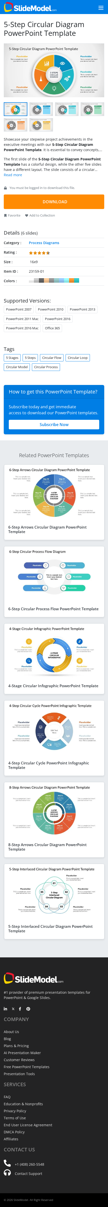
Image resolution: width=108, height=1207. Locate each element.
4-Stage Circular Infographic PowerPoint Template (53, 685)
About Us (11, 1031)
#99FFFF (66, 280)
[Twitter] (13, 1009)
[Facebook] (21, 1009)
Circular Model (17, 367)
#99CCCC (56, 280)
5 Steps (30, 357)
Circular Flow (51, 357)
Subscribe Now (54, 424)
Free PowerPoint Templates (26, 1066)
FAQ (7, 1096)
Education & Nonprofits (23, 1103)
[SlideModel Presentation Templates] (30, 7)
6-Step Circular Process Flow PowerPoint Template (53, 608)
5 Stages (12, 357)
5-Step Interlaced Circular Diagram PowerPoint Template (50, 928)
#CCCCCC (36, 280)
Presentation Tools (19, 1073)
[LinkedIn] (6, 1009)
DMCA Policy (14, 1132)
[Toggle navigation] (95, 7)
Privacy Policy (15, 1111)
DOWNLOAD (55, 202)
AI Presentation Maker (22, 1052)
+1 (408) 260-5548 (29, 1164)
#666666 (41, 280)
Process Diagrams (44, 242)
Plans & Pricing (16, 1045)
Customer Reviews (19, 1059)
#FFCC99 (46, 280)
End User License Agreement (28, 1125)
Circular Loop (78, 357)
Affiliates (11, 1139)
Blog (7, 1038)
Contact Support (28, 1173)
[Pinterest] (28, 1009)
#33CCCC (76, 280)
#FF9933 (71, 280)
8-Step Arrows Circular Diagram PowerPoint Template (47, 847)
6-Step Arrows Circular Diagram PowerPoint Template (47, 529)
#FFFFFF (31, 280)
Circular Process (46, 367)
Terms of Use (15, 1118)
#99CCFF (61, 280)
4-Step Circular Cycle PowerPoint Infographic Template (48, 765)
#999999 (51, 280)
